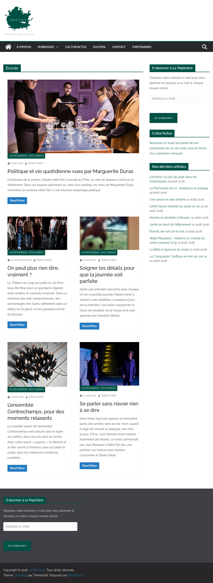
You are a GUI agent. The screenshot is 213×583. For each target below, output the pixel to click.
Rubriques (46, 47)
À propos (24, 47)
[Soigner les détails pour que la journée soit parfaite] (109, 233)
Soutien (99, 47)
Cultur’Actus (75, 47)
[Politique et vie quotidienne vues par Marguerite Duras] (73, 116)
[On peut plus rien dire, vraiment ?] (37, 233)
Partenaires (141, 47)
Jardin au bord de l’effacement (170, 224)
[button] (56, 47)
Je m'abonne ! (163, 118)
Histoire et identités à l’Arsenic (170, 217)
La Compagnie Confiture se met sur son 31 (178, 256)
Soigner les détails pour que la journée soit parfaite (107, 274)
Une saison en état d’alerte (168, 199)
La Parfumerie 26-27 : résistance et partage (179, 188)
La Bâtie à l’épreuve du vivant (169, 249)
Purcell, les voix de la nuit (167, 231)
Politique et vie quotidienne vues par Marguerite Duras (70, 171)
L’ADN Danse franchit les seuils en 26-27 (177, 206)
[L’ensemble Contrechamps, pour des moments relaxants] (37, 364)
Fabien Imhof (35, 163)
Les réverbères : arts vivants (26, 156)
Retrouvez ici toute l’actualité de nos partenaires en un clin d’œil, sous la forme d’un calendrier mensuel (178, 148)
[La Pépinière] (8, 47)
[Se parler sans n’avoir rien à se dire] (109, 363)
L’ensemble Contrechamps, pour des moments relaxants (35, 411)
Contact (119, 47)
